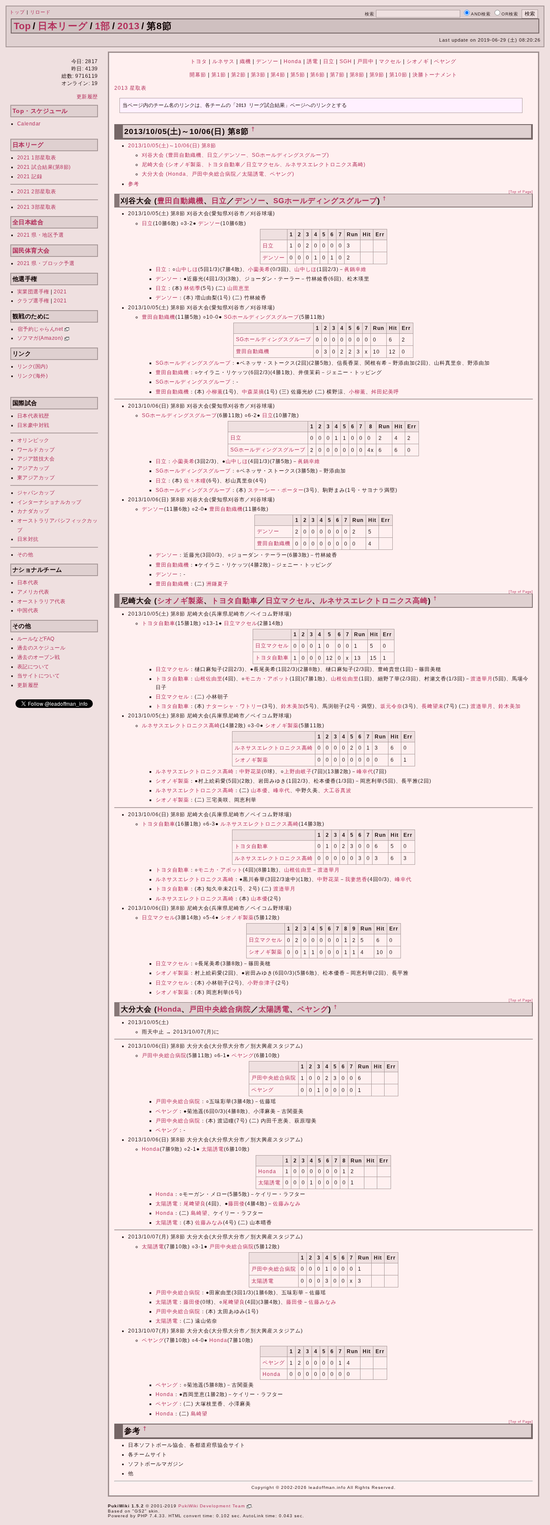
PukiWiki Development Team (212, 1506)
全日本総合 (28, 222)
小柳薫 (214, 392)
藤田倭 (236, 1204)
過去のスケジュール (41, 648)
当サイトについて (38, 676)
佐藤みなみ (287, 1204)
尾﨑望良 (194, 1204)
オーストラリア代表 (41, 601)
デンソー (267, 61)
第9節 (377, 75)
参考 (133, 184)
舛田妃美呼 (385, 392)
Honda (293, 61)
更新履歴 (87, 97)
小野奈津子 (261, 983)
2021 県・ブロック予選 (46, 263)
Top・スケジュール (40, 110)
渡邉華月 (482, 679)
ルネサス (223, 61)
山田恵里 (238, 288)
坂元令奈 (391, 706)
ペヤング (445, 61)
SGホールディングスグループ (325, 200)
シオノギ (417, 61)
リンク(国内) (32, 366)
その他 (25, 555)
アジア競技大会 (36, 459)
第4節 (278, 75)
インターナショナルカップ (49, 502)
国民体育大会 (31, 250)
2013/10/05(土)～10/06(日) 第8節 (172, 146)
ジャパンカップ (36, 493)
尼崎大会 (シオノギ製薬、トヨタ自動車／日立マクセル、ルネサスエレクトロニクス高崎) (254, 165)
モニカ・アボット (267, 679)
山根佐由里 (209, 679)
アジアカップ (33, 468)
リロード (40, 12)
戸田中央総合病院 (220, 1009)
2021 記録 (30, 177)
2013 (128, 26)
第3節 (258, 75)
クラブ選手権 (33, 301)
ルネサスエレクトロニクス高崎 (374, 601)
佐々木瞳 (195, 481)
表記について (33, 667)
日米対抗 (28, 539)
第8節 (357, 75)
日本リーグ (63, 26)
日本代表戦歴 (33, 416)
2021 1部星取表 (36, 158)
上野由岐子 (298, 772)
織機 (245, 61)
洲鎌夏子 (217, 584)
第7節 (337, 75)
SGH (345, 61)
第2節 (238, 75)
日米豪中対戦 (33, 425)
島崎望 (199, 1213)
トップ (17, 12)
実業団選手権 (33, 292)
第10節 (398, 75)
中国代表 (28, 610)
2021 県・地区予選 (40, 235)
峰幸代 (365, 772)
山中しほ (187, 269)
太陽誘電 (274, 1009)
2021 (60, 292)
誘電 (312, 61)
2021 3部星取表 (36, 207)
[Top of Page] (521, 191)
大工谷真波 (337, 790)
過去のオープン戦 (38, 657)
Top (22, 26)
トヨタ (198, 61)
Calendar (29, 124)
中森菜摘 (253, 392)
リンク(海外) (32, 376)
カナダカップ (33, 511)
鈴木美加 (292, 706)
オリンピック (33, 440)
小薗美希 (259, 269)
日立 (328, 61)
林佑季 (192, 288)
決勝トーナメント (434, 75)
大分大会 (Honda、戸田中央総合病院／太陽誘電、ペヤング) (218, 174)
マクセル (390, 61)
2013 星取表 (130, 88)
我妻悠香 (356, 879)
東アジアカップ (36, 478)
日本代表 (28, 583)
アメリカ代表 (33, 592)
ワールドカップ (36, 450)
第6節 (317, 75)
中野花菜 (250, 772)
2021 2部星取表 (36, 192)
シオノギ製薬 (180, 601)
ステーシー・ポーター (276, 490)
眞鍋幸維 (355, 269)
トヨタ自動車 (234, 601)
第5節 (297, 75)
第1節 (218, 75)
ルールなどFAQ (36, 639)
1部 (102, 26)
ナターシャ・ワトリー (234, 706)
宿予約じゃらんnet (41, 329)
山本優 (259, 790)
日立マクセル (289, 601)
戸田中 (365, 61)
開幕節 (197, 75)
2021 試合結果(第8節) (44, 167)
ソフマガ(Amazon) (41, 338)
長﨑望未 (433, 706)
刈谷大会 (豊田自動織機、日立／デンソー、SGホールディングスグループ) (235, 155)
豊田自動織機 (180, 200)
